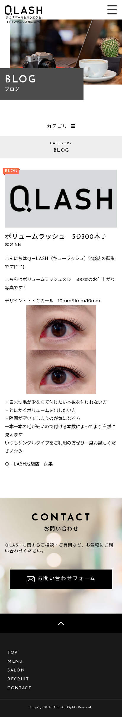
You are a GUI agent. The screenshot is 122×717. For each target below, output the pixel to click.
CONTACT (19, 688)
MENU (15, 661)
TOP (12, 653)
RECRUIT (18, 679)
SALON (16, 670)
